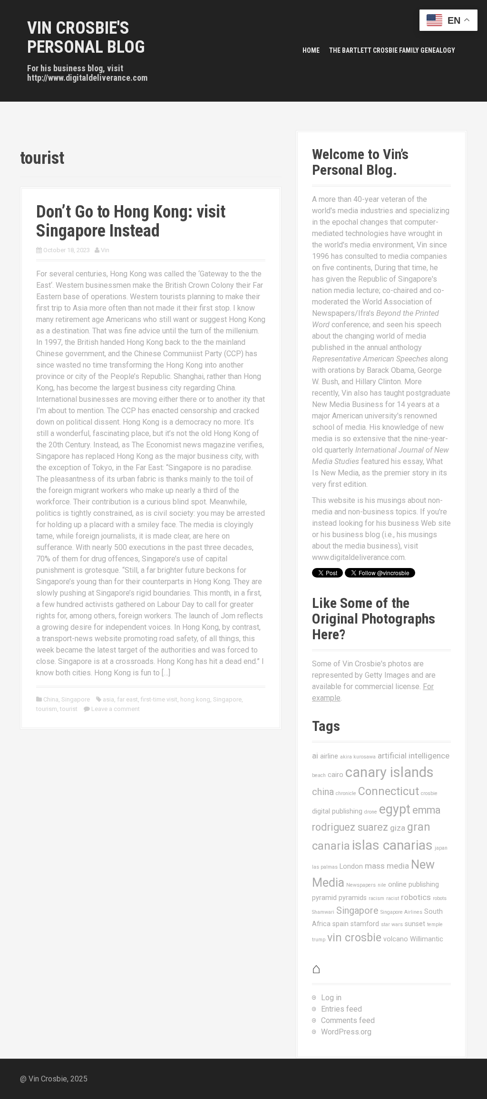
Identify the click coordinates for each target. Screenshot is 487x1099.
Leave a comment (115, 708)
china (323, 791)
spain (340, 924)
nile (382, 885)
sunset (415, 924)
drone (370, 812)
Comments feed (348, 1020)
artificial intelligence (413, 755)
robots (440, 898)
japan (441, 848)
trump (318, 940)
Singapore (75, 699)
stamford (365, 924)
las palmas (325, 867)
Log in (331, 997)
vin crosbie (354, 937)
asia (108, 699)
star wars (392, 924)
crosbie (429, 793)
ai (315, 755)
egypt (394, 809)
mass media (387, 866)
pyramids (353, 897)
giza (397, 828)
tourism (46, 708)
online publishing (413, 884)
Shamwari (323, 912)
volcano (395, 939)
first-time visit (159, 699)
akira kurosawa (358, 757)
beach (319, 775)
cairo (335, 774)
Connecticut (388, 791)
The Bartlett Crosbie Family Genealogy (392, 50)
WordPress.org (346, 1031)
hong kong (195, 699)
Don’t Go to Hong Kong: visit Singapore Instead (130, 221)
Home (311, 50)
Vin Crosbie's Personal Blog (86, 37)
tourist (69, 708)
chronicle (346, 793)
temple (435, 924)
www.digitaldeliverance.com (358, 557)
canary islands (389, 772)
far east (127, 699)
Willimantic (426, 939)
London (351, 866)
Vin (105, 250)
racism (376, 898)
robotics (416, 897)
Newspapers (361, 885)
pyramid (324, 897)
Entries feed (341, 1009)
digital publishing (337, 811)
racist (392, 898)
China (50, 699)
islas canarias (392, 845)
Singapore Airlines (401, 912)
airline (329, 756)
